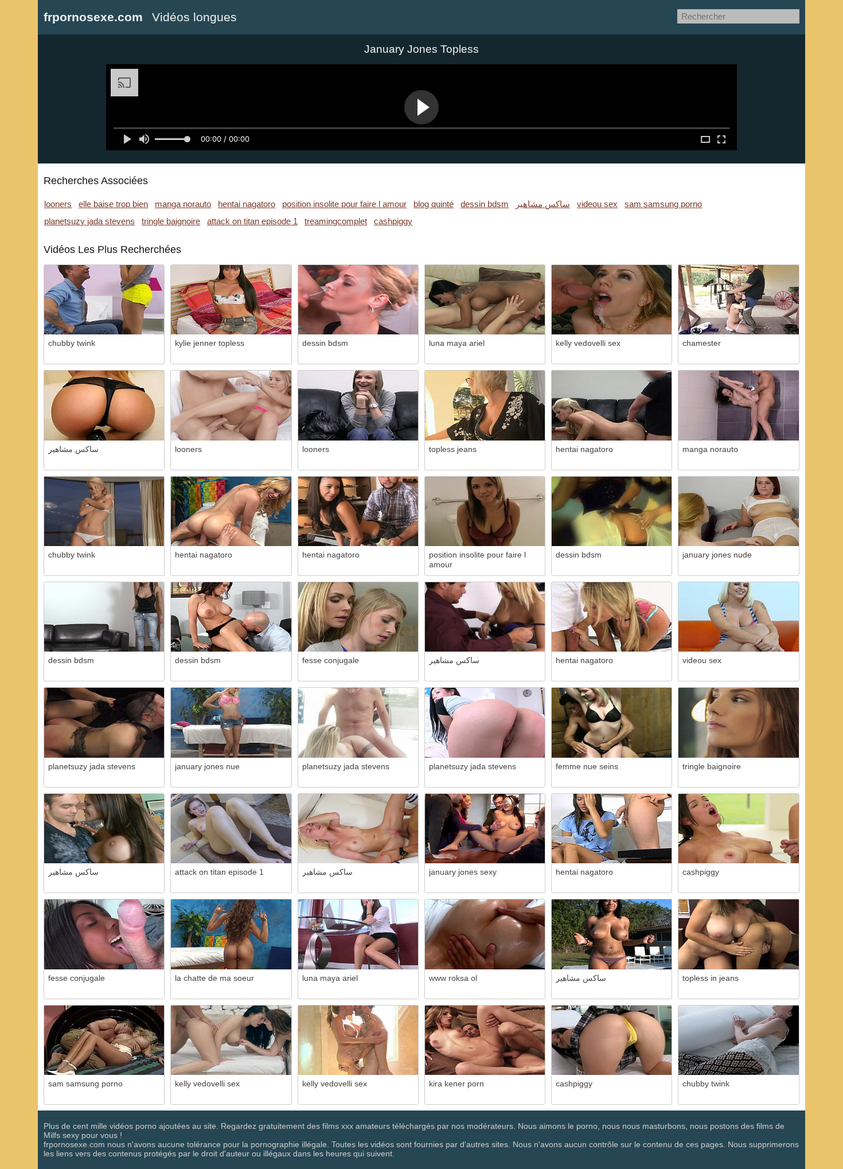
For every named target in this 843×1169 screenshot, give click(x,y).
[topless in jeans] (738, 934)
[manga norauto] (738, 405)
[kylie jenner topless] (231, 299)
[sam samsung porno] (104, 1040)
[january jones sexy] (485, 828)
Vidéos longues (194, 17)
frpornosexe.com (93, 17)
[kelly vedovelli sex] (612, 299)
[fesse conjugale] (358, 617)
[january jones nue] (231, 722)
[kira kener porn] (485, 1040)
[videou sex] (738, 617)
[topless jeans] (485, 405)
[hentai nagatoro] (612, 405)
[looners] (231, 405)
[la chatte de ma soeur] (231, 934)
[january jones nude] (738, 511)
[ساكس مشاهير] (104, 405)
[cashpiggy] (738, 828)
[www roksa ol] (485, 934)
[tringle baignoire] (738, 722)
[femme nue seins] (612, 722)
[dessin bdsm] (358, 299)
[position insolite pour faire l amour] (485, 511)
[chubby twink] (104, 299)
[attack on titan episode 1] (231, 828)
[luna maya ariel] (485, 299)
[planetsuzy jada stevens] (104, 722)
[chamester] (738, 299)
